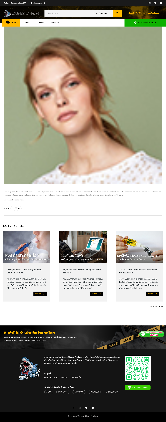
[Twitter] (19, 208)
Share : (7, 208)
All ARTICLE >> (156, 306)
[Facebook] (13, 208)
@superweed (39, 3)
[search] (117, 13)
